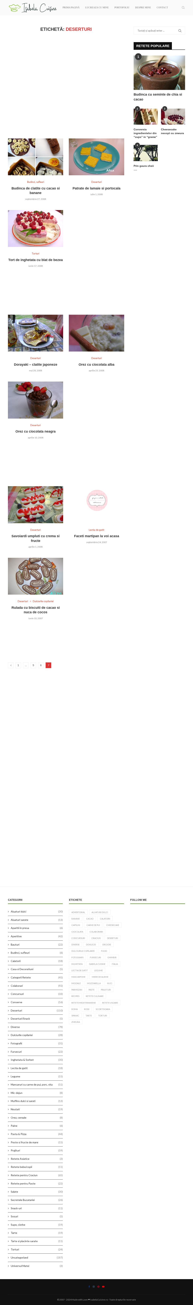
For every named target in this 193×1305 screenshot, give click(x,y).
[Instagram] (94, 1287)
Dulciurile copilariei (37, 1035)
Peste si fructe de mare (37, 1142)
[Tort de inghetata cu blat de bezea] (35, 228)
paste (91, 989)
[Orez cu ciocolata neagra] (35, 400)
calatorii (105, 918)
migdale (76, 983)
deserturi (112, 938)
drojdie (106, 944)
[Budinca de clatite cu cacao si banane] (35, 156)
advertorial (78, 912)
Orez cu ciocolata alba (96, 364)
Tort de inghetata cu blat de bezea (35, 260)
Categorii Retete (37, 977)
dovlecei (91, 944)
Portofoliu (121, 7)
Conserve (37, 1002)
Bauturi (37, 944)
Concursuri (37, 993)
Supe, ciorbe (37, 1224)
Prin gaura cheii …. (144, 167)
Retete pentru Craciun (37, 1175)
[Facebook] (89, 1287)
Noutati (37, 1109)
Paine (37, 1125)
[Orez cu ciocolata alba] (96, 333)
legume (98, 970)
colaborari (96, 931)
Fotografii (37, 1043)
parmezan (76, 989)
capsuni (75, 925)
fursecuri (95, 957)
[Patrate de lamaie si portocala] (96, 156)
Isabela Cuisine (97, 964)
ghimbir (111, 957)
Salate (37, 1191)
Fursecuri (37, 1051)
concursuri (78, 938)
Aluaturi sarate (37, 919)
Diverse (37, 1026)
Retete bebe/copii (37, 1166)
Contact (162, 7)
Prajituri (37, 1150)
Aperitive (37, 936)
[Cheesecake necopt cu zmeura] (173, 117)
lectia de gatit (79, 970)
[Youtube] (103, 1287)
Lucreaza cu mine (97, 7)
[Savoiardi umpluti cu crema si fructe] (35, 504)
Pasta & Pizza (37, 1134)
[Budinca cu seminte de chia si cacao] (159, 73)
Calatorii (37, 961)
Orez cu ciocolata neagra (35, 431)
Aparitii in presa (37, 927)
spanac (75, 1015)
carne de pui (93, 925)
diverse (75, 944)
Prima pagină (71, 7)
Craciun (96, 938)
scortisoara (103, 1009)
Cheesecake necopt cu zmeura (172, 131)
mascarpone (78, 977)
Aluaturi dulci (37, 911)
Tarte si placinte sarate (37, 1241)
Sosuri (37, 1216)
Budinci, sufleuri (37, 952)
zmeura (75, 1022)
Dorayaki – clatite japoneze (35, 364)
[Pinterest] (98, 1287)
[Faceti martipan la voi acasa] (96, 504)
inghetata (77, 964)
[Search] (183, 7)
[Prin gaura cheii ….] (146, 153)
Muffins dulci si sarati (37, 1101)
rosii (86, 1009)
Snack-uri (37, 1208)
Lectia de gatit (37, 1068)
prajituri (106, 989)
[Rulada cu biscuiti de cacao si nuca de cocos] (35, 576)
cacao (89, 918)
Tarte (37, 1232)
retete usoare (110, 1002)
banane (75, 918)
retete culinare (94, 996)
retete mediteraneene (83, 1002)
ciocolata (77, 931)
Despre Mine (143, 7)
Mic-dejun (37, 1092)
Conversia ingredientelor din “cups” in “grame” (145, 133)
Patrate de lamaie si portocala (96, 188)
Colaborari (37, 985)
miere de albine (100, 977)
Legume (37, 1076)
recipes (75, 996)
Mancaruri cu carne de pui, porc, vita (37, 1084)
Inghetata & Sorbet (37, 1059)
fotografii (77, 957)
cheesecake (112, 925)
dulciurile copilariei (83, 951)
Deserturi (37, 1010)
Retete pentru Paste (37, 1183)
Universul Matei (37, 1265)
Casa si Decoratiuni (37, 969)
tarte (89, 1015)
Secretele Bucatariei (37, 1199)
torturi (102, 1015)
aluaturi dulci (100, 912)
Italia (115, 964)
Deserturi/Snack (37, 1018)
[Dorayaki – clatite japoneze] (35, 333)
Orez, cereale (37, 1117)
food (104, 951)
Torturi (37, 1249)
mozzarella (94, 983)
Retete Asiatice (37, 1158)
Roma (74, 1009)
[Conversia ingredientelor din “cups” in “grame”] (146, 117)
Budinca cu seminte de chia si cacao (158, 97)
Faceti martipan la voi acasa (96, 536)
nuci (109, 983)
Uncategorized (37, 1257)
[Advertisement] (66, 85)
